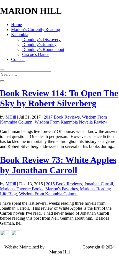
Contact (18, 59)
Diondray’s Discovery (41, 39)
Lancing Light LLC (63, 247)
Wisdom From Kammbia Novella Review (71, 122)
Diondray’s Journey (39, 44)
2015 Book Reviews (64, 183)
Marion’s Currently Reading (35, 29)
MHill (11, 117)
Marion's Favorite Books (21, 188)
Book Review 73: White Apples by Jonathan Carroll (58, 165)
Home (16, 24)
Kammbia (19, 34)
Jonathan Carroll (98, 183)
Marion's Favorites (61, 188)
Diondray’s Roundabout (43, 49)
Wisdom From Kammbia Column (48, 193)
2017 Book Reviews (62, 117)
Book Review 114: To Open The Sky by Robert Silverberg (59, 98)
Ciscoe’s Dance (35, 54)
